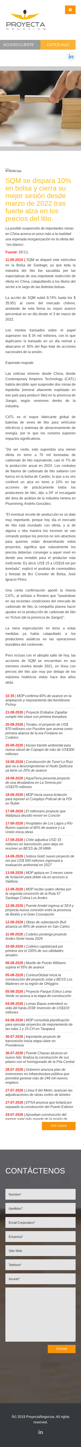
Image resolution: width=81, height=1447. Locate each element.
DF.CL (24, 252)
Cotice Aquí (58, 45)
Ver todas (59, 1126)
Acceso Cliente (18, 45)
